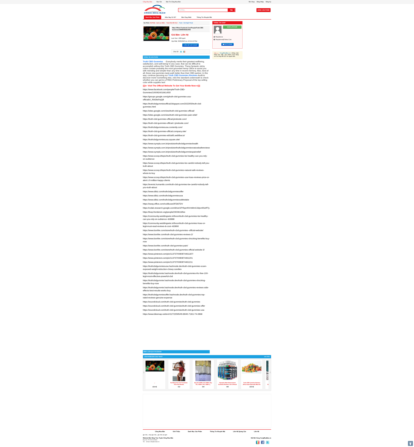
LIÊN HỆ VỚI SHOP (190, 45)
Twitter (181, 52)
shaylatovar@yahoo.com (223, 39)
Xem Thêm (267, 356)
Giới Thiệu (176, 431)
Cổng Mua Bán (147, 2)
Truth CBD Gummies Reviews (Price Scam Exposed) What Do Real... (182, 384)
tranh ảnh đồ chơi (171, 23)
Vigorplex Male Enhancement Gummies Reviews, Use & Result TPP (157, 384)
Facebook (262, 442)
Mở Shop (252, 2)
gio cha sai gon (162, 435)
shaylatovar (219, 37)
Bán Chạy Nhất (186, 17)
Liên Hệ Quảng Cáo (239, 431)
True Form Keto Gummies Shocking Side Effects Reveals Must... (206, 384)
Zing (184, 52)
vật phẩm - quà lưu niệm (157, 23)
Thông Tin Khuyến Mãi (204, 17)
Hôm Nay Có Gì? (170, 17)
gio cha (145, 435)
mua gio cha (152, 435)
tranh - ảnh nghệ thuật (186, 23)
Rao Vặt (159, 2)
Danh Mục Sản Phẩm (153, 17)
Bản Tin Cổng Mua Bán (173, 2)
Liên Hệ (256, 431)
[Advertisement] (176, 332)
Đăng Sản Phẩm (263, 10)
